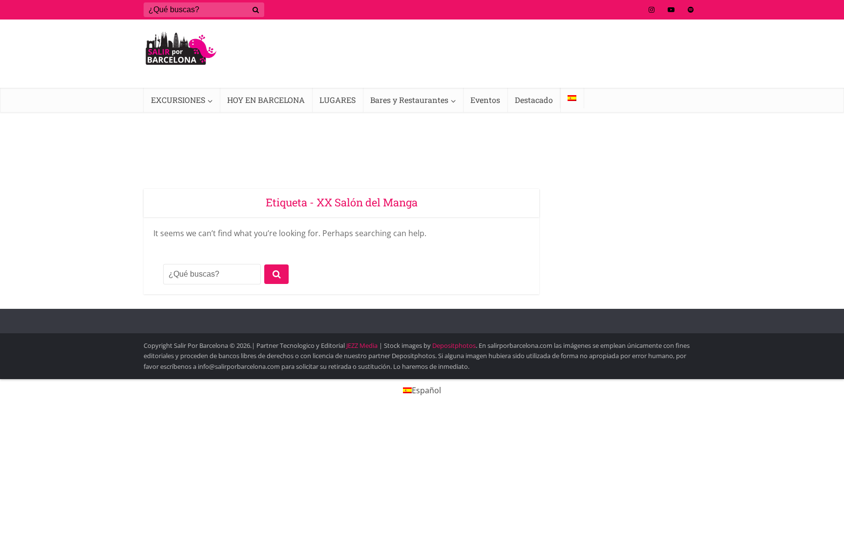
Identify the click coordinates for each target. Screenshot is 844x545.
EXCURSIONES (178, 100)
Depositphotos (454, 345)
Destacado (534, 100)
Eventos (485, 100)
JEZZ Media (362, 345)
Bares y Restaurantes (409, 100)
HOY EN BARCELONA (266, 100)
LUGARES (337, 100)
